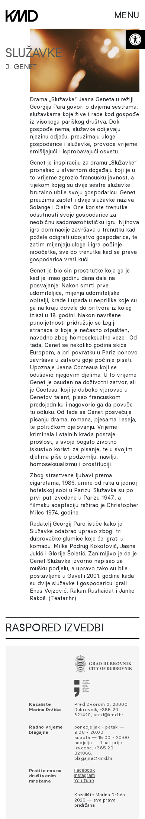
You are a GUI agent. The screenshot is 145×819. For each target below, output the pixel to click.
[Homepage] (22, 16)
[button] (135, 39)
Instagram (84, 776)
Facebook (84, 770)
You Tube (84, 781)
